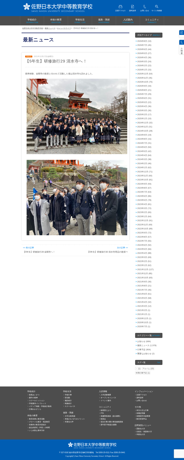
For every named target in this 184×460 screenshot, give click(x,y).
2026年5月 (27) (144, 53)
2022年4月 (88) (144, 253)
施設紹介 (68, 401)
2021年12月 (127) (145, 269)
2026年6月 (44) (144, 49)
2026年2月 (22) (144, 65)
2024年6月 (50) (144, 147)
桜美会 (103, 419)
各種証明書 (140, 413)
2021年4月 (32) (144, 302)
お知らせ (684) (144, 341)
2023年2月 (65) (144, 212)
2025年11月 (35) (144, 78)
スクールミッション (37, 401)
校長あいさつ (34, 395)
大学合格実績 (70, 416)
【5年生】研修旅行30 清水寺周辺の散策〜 (107, 252)
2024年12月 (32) (145, 122)
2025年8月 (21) (144, 90)
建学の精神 (33, 398)
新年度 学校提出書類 (109, 425)
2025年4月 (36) (144, 106)
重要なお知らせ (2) (146, 353)
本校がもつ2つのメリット (75, 419)
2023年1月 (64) (144, 216)
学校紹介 (32, 20)
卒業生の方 (140, 434)
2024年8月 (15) (144, 139)
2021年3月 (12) (144, 306)
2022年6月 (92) (144, 245)
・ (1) (138, 369)
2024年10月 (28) (145, 131)
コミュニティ (152, 20)
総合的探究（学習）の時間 (39, 428)
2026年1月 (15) (144, 70)
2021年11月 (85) (144, 273)
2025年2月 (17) (144, 114)
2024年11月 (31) (144, 127)
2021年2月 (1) (143, 310)
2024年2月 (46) (144, 163)
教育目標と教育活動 (37, 419)
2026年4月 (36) (144, 57)
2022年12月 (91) (145, 220)
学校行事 (68, 395)
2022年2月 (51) (144, 261)
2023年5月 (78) (144, 200)
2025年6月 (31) (144, 98)
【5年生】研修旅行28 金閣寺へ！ (39, 252)
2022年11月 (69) (144, 224)
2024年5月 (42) (144, 151)
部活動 (67, 398)
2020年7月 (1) (143, 326)
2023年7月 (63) (144, 192)
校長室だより (106, 410)
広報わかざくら (35, 409)
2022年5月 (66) (144, 249)
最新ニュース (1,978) (147, 345)
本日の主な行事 (142, 410)
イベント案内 (106, 401)
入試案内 (128, 20)
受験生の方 (140, 429)
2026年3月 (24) (144, 61)
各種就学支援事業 (143, 416)
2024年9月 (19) (144, 135)
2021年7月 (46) (144, 290)
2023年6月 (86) (144, 196)
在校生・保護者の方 (144, 432)
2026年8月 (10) (144, 41)
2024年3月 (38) (144, 159)
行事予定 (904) (144, 349)
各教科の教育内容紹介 (37, 425)
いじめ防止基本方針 (37, 430)
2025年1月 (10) (144, 118)
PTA (102, 413)
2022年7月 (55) (144, 241)
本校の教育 (56, 20)
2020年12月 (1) (144, 318)
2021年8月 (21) (144, 286)
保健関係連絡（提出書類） (111, 416)
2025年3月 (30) (144, 110)
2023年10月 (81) (145, 180)
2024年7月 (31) (144, 143)
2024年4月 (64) (144, 155)
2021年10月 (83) (145, 277)
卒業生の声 (69, 422)
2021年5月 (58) (144, 298)
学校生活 (80, 20)
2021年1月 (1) (143, 314)
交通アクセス (141, 395)
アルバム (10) (148, 369)
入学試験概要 (106, 395)
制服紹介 (68, 403)
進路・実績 (104, 20)
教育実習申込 (141, 419)
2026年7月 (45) (144, 45)
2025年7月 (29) (144, 94)
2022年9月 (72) (144, 233)
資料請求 (139, 398)
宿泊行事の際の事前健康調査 (112, 422)
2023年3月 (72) (144, 208)
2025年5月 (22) (144, 102)
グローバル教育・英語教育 (39, 422)
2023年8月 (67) (144, 188)
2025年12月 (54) (145, 74)
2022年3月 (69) (144, 257)
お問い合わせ (141, 401)
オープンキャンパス (108, 398)
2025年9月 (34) (144, 86)
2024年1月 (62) (144, 167)
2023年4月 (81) (144, 204)
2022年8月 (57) (144, 237)
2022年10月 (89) (145, 228)
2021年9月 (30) (144, 281)
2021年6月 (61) (144, 294)
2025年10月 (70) (145, 82)
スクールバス (70, 406)
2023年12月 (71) (145, 171)
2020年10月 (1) (144, 322)
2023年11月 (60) (144, 175)
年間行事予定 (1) (143, 373)
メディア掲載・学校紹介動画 (40, 406)
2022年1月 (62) (144, 265)
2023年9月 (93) (144, 184)
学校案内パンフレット (37, 403)
